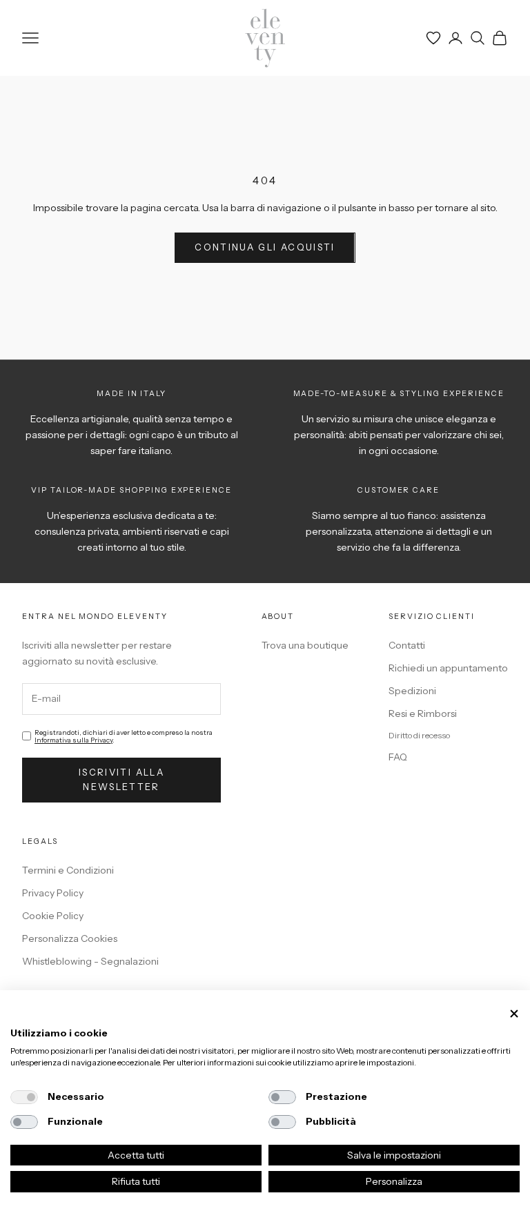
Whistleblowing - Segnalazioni (90, 961)
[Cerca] (477, 38)
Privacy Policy (53, 893)
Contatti (407, 645)
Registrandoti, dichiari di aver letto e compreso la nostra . (124, 736)
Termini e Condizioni (68, 870)
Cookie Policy (53, 915)
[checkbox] (24, 1097)
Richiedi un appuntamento (448, 668)
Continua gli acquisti (265, 247)
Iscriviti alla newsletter (121, 779)
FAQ (398, 757)
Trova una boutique (305, 645)
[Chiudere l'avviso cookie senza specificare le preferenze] (514, 1014)
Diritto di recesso (419, 735)
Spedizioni (412, 691)
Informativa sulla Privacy (73, 740)
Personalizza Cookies (69, 938)
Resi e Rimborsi (423, 713)
